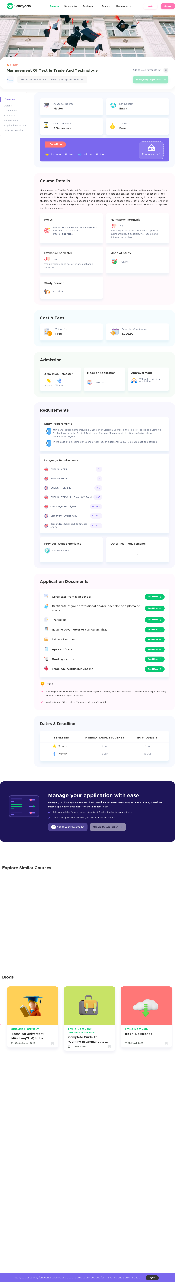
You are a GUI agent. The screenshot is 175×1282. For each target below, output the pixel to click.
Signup (167, 6)
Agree (152, 1278)
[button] (108, 827)
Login (150, 6)
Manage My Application (148, 80)
